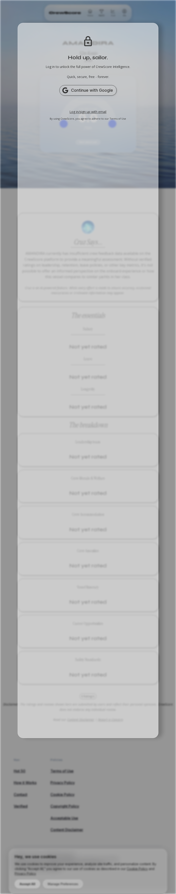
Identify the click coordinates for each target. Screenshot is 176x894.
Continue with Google (92, 90)
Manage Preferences (63, 884)
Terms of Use (118, 118)
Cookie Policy (137, 869)
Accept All (27, 884)
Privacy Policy (25, 873)
